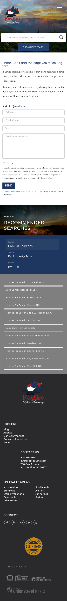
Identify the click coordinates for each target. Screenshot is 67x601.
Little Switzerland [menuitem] (13, 493)
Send (8, 185)
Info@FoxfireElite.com (33, 460)
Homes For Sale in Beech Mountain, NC (28, 335)
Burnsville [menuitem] (9, 490)
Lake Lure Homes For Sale (20, 328)
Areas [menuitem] (6, 442)
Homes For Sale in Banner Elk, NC (25, 351)
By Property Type (20, 256)
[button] (61, 37)
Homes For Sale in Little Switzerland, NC (29, 312)
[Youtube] (21, 523)
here (50, 87)
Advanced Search (35, 47)
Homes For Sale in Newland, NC (24, 343)
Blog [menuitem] (6, 429)
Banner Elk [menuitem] (41, 493)
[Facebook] (7, 523)
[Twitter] (29, 523)
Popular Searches (20, 246)
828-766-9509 (28, 457)
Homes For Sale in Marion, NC (23, 305)
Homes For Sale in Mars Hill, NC (24, 366)
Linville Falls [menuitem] (42, 487)
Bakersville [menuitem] (9, 497)
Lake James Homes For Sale (22, 289)
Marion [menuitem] (39, 497)
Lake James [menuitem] (10, 500)
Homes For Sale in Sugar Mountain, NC (28, 358)
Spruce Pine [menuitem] (10, 487)
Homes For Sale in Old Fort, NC (23, 320)
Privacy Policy (46, 178)
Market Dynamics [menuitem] (13, 435)
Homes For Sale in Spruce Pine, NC (25, 282)
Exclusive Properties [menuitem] (15, 439)
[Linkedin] (14, 523)
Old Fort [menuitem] (40, 490)
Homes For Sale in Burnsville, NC (24, 297)
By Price (14, 266)
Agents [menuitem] (7, 432)
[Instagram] (36, 523)
